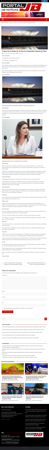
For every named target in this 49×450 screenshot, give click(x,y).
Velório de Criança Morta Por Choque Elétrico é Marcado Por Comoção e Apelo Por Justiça (13, 263)
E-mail (3, 297)
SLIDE (8, 373)
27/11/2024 (5, 53)
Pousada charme (5, 355)
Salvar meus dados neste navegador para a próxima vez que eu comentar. (18, 308)
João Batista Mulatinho (14, 380)
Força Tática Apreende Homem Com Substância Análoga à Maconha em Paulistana (18, 335)
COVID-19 (6, 436)
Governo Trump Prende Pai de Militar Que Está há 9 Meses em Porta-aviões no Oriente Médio (20, 337)
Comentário (4, 275)
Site (3, 302)
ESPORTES (12, 436)
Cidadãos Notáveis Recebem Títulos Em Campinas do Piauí (25, 357)
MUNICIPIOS (4, 373)
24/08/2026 (29, 380)
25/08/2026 (5, 380)
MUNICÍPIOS (7, 440)
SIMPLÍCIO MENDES (12, 443)
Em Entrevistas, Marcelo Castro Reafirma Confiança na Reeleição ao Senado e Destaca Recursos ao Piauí (23, 329)
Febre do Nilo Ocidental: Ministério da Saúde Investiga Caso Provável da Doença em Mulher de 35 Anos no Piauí (24, 326)
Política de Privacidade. (5, 419)
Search (46, 319)
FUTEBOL (17, 436)
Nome (3, 291)
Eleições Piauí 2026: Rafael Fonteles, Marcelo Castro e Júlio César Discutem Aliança (36, 263)
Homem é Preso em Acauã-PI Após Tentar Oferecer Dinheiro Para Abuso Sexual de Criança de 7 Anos (22, 332)
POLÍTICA (27, 373)
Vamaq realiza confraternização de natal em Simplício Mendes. (23, 355)
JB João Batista (13, 53)
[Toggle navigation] (2, 19)
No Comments (20, 53)
